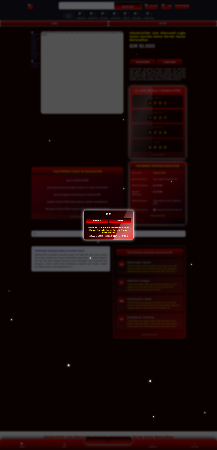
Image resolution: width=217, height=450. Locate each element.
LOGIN (120, 220)
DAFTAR (97, 220)
